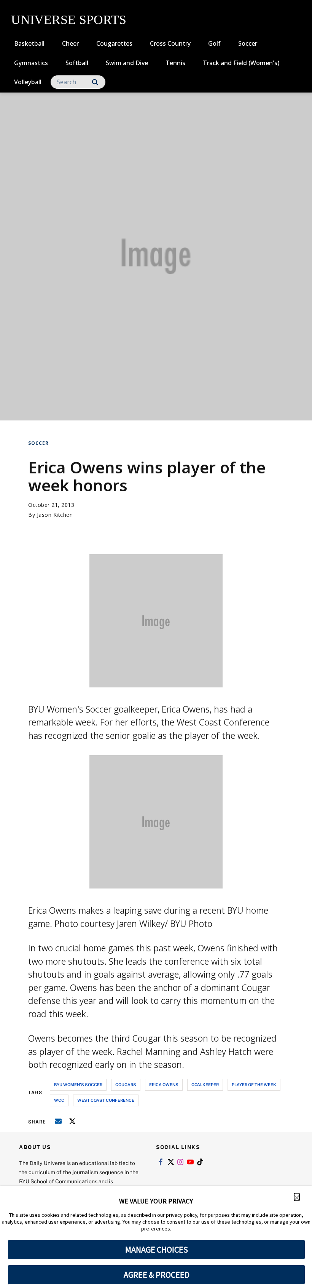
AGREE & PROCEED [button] (156, 1274)
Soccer (247, 43)
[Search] (95, 82)
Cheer (70, 43)
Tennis (175, 63)
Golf (214, 43)
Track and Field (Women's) (241, 63)
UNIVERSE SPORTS (68, 20)
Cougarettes (114, 43)
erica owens (163, 1084)
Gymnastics (31, 63)
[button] (296, 1197)
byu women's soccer (78, 1084)
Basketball (29, 43)
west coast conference (105, 1100)
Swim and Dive (127, 63)
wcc (59, 1100)
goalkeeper (205, 1084)
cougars (125, 1084)
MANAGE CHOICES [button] (156, 1249)
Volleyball (27, 82)
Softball (76, 63)
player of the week (254, 1084)
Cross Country (170, 43)
